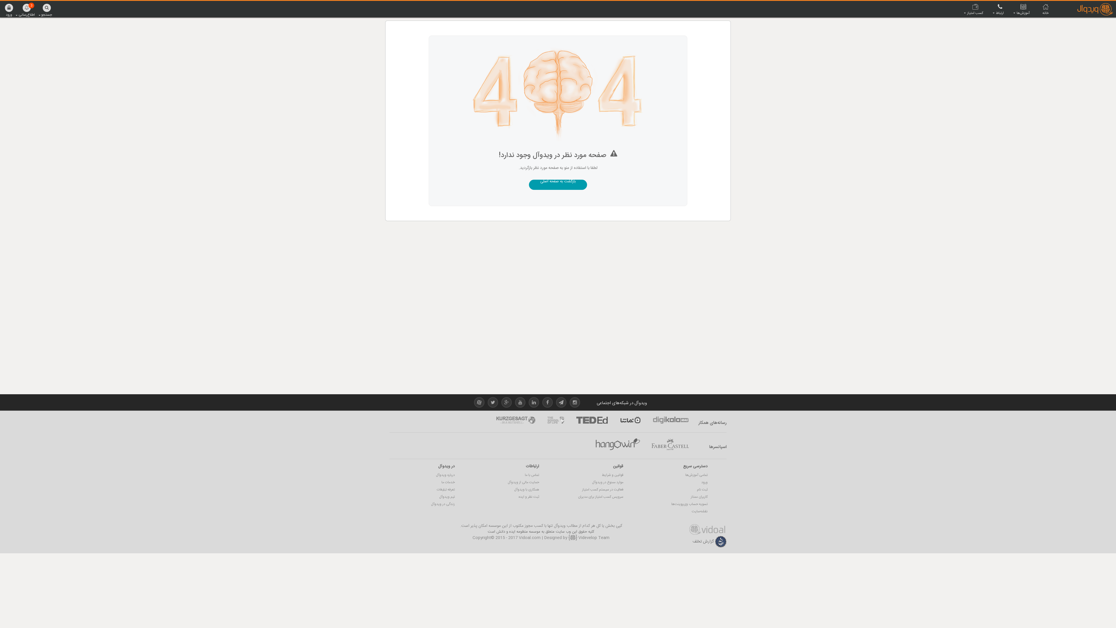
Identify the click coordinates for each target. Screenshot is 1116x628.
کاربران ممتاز (699, 497)
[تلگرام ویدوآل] (561, 403)
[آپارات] (630, 420)
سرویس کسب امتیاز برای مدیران (600, 497)
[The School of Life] (555, 420)
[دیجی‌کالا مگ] (671, 420)
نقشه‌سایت (700, 511)
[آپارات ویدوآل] (479, 403)
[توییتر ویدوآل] (493, 403)
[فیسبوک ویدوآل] (547, 403)
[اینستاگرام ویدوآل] (575, 403)
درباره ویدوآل (445, 475)
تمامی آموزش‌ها (696, 475)
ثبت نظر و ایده (528, 497)
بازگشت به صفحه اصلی (558, 182)
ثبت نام (702, 490)
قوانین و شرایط (612, 475)
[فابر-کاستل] (670, 444)
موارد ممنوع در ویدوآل (607, 482)
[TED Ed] (592, 420)
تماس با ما (532, 475)
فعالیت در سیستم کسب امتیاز (602, 490)
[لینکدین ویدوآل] (534, 403)
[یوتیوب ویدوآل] (520, 403)
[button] (9, 10)
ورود (704, 482)
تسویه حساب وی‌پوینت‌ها (689, 504)
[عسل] (618, 444)
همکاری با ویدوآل (526, 490)
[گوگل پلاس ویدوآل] (506, 403)
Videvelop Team (593, 537)
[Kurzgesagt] (516, 420)
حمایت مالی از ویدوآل (523, 482)
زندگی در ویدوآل (443, 504)
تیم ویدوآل (447, 497)
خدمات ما (448, 482)
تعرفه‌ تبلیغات (446, 490)
